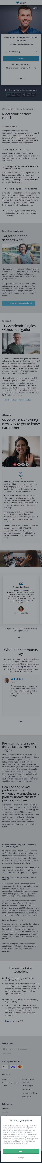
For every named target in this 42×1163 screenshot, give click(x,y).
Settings (17, 1141)
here (16, 1140)
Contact (25, 1143)
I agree (21, 1151)
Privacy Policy (27, 1141)
